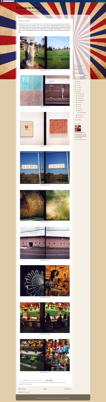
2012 (77, 120)
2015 (77, 87)
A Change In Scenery (28, 8)
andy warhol (24, 382)
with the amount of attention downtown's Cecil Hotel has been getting (39, 24)
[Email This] (46, 380)
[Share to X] (49, 380)
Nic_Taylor (57, 398)
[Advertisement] (81, 39)
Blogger (67, 398)
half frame (26, 384)
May (79, 106)
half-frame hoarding (24, 21)
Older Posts (68, 389)
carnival (35, 382)
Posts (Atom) (27, 392)
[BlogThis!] (47, 380)
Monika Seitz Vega (80, 132)
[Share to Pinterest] (52, 380)
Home (45, 389)
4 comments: (40, 380)
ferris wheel (60, 382)
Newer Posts (22, 389)
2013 (77, 92)
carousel (39, 382)
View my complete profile (80, 139)
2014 (77, 89)
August (79, 102)
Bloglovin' (77, 69)
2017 (77, 83)
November (80, 96)
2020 (77, 81)
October (79, 98)
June (79, 104)
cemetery (51, 382)
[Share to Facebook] (50, 380)
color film (56, 382)
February (80, 115)
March (79, 110)
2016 (77, 85)
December (80, 93)
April (79, 108)
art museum (30, 382)
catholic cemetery (45, 382)
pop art (30, 384)
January (79, 117)
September (80, 100)
